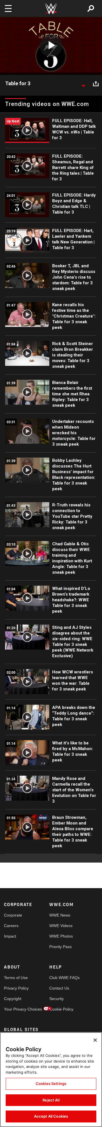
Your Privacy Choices (15, 1009)
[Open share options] (96, 84)
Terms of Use (15, 977)
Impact (10, 936)
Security (56, 998)
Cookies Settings (51, 1083)
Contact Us (59, 988)
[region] (51, 1079)
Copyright (12, 998)
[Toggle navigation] (8, 8)
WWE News (59, 915)
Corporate (13, 915)
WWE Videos (60, 925)
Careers (11, 925)
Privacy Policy (15, 988)
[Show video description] (83, 84)
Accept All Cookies (51, 1116)
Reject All (50, 1100)
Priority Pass (60, 946)
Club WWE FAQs (60, 977)
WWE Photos (60, 936)
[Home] (51, 8)
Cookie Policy (60, 1009)
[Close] (95, 1040)
